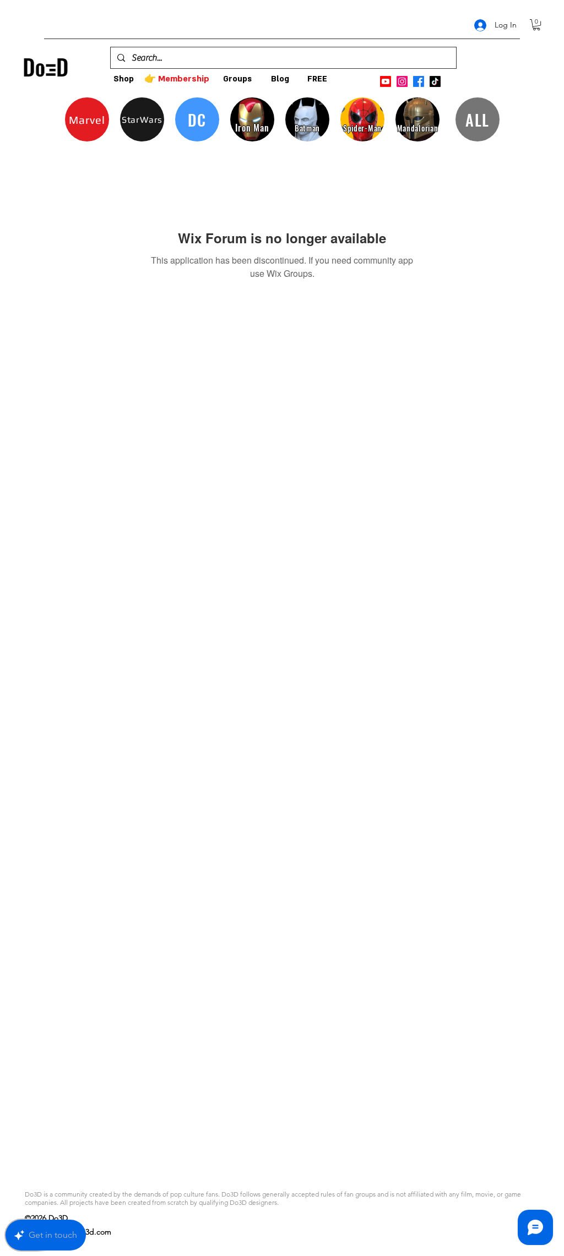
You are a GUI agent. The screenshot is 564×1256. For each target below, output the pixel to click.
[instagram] (402, 81)
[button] (536, 24)
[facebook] (418, 81)
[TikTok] (435, 81)
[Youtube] (385, 81)
